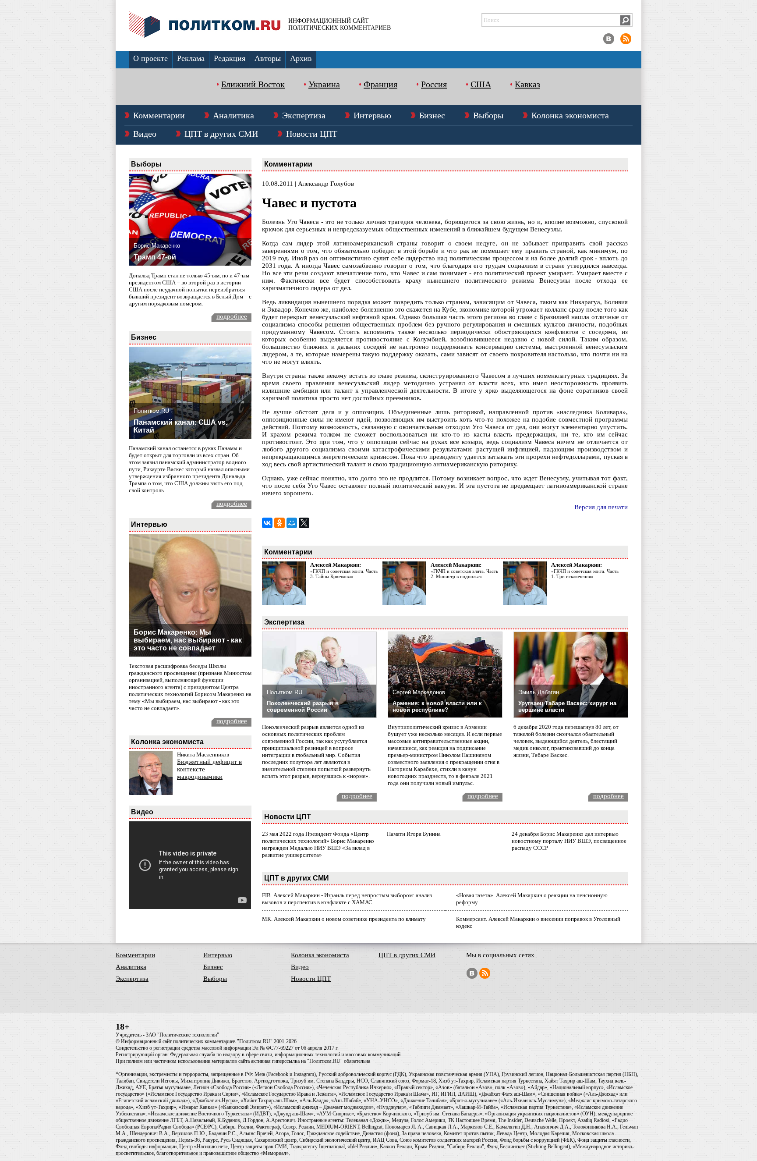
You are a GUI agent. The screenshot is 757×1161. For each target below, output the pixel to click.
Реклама (191, 58)
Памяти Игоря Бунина (414, 834)
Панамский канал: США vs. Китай (180, 426)
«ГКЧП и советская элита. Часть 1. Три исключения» (585, 573)
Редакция (229, 58)
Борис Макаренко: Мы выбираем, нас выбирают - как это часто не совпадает (188, 640)
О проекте (150, 58)
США (480, 84)
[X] (304, 523)
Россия (434, 84)
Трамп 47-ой (155, 257)
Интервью (372, 115)
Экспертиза (303, 115)
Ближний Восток (253, 84)
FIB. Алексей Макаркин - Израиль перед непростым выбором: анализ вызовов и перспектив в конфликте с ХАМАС (347, 898)
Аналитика (233, 115)
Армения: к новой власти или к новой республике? (437, 706)
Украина (324, 84)
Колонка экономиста (570, 115)
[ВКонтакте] (267, 523)
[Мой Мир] (292, 523)
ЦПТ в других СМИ (221, 134)
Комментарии (159, 115)
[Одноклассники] (279, 523)
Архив (301, 58)
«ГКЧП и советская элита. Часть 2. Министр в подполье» (464, 573)
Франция (380, 84)
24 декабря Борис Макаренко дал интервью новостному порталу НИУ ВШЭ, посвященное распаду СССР (569, 841)
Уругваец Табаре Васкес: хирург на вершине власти (567, 706)
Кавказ (527, 84)
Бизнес (432, 115)
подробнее (231, 316)
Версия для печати (601, 507)
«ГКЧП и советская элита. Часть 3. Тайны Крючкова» (344, 573)
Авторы (268, 58)
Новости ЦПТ (311, 134)
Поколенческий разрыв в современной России (303, 706)
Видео (144, 134)
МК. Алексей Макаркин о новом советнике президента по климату (344, 919)
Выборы (488, 115)
